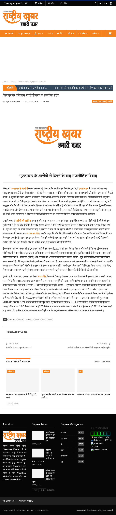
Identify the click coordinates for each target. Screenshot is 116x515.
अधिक (94, 33)
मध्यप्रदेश (64, 456)
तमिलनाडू (11, 371)
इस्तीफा (37, 319)
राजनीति (110, 101)
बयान (62, 450)
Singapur (29, 319)
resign (20, 319)
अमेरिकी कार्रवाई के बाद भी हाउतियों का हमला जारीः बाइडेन (88, 347)
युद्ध (62, 461)
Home (10, 33)
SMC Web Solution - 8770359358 (35, 510)
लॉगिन (65, 3)
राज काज (64, 438)
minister (12, 319)
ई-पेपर (40, 3)
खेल (72, 33)
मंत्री (43, 319)
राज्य (39, 33)
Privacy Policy (26, 501)
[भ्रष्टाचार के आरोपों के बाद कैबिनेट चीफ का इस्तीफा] (58, 380)
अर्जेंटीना (46, 371)
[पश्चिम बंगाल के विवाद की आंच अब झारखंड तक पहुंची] (38, 473)
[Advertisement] (58, 58)
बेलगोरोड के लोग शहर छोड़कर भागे (19, 347)
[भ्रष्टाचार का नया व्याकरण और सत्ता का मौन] (93, 380)
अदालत (95, 101)
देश (51, 33)
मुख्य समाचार (25, 33)
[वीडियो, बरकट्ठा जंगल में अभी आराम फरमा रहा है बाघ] (38, 453)
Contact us (8, 501)
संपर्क (53, 3)
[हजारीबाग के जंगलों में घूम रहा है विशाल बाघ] (38, 435)
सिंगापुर (50, 319)
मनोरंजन (85, 33)
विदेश (62, 33)
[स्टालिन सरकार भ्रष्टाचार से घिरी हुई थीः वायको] (22, 380)
